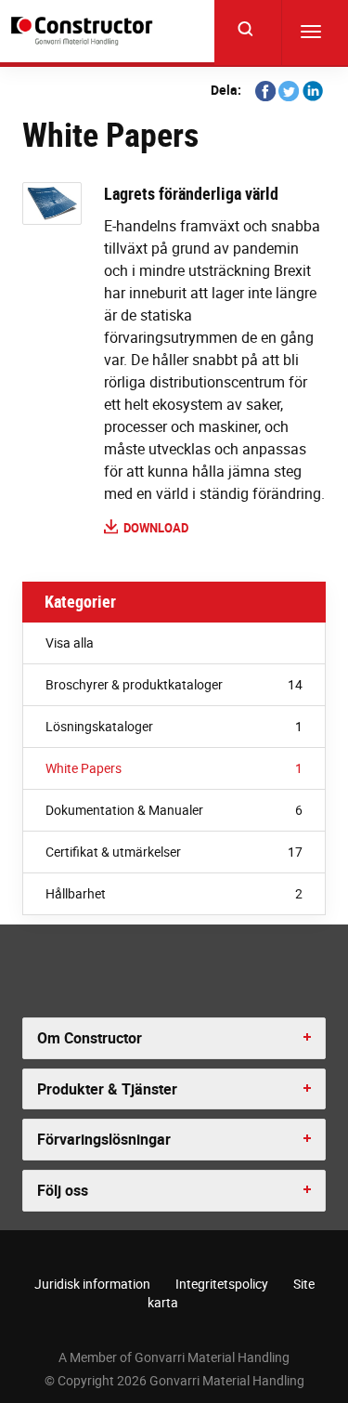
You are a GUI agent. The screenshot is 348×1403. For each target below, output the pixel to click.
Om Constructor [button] (89, 1038)
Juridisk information (92, 1283)
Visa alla (69, 642)
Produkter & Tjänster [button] (107, 1089)
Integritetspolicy (221, 1283)
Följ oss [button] (62, 1190)
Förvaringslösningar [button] (104, 1139)
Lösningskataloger (174, 726)
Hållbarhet (174, 893)
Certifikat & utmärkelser (174, 851)
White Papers (174, 768)
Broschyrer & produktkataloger (174, 684)
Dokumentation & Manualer (174, 810)
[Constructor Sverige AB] (84, 31)
